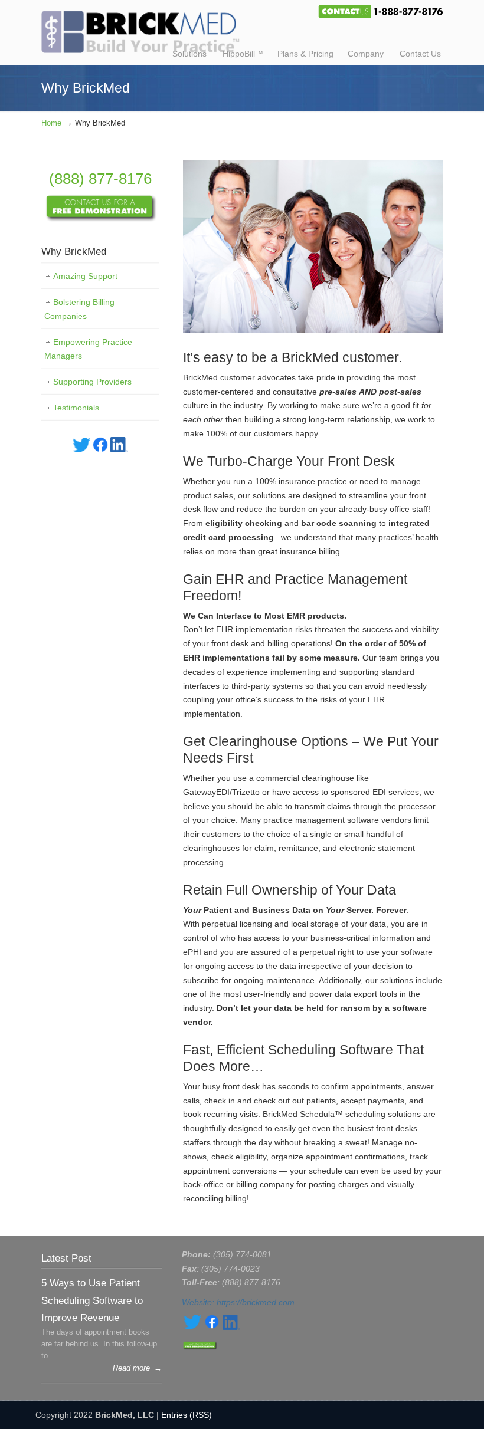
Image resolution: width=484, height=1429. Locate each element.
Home (51, 123)
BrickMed (140, 28)
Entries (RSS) (186, 1415)
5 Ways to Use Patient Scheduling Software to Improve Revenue (92, 1300)
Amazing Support (85, 276)
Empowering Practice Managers (88, 349)
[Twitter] (81, 449)
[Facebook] (100, 449)
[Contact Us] (100, 219)
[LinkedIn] (119, 449)
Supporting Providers (92, 381)
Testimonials (76, 407)
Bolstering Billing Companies (79, 309)
